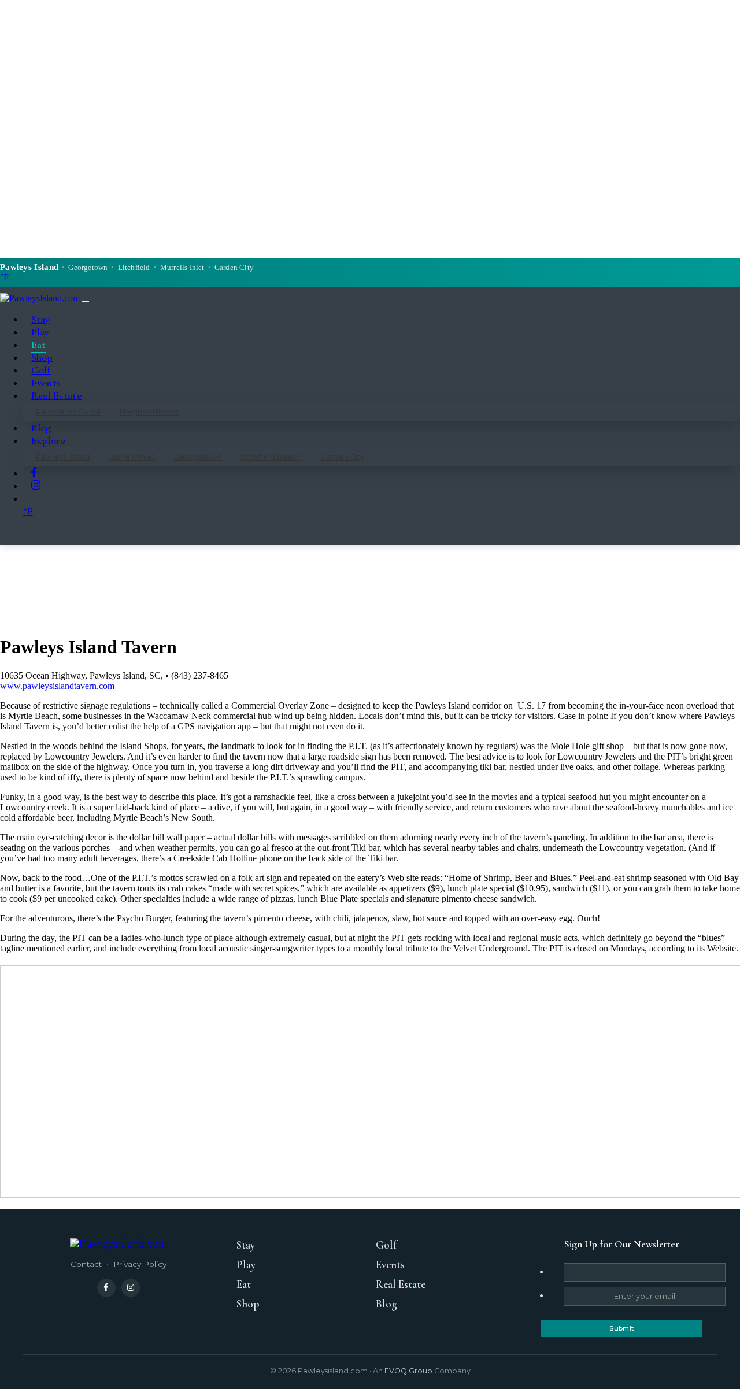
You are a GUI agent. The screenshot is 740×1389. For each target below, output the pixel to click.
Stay (40, 319)
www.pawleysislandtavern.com (57, 686)
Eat (38, 344)
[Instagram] (130, 1288)
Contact (86, 1264)
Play (40, 331)
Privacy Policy (139, 1264)
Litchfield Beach (271, 457)
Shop (42, 357)
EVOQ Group (408, 1370)
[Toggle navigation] (85, 301)
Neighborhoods (149, 412)
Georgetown (197, 457)
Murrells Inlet (131, 457)
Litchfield (134, 267)
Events (46, 382)
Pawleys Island (63, 457)
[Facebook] (106, 1288)
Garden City (342, 457)
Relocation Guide (68, 412)
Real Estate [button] (56, 395)
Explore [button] (48, 440)
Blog (41, 427)
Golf (41, 370)
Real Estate (401, 1284)
